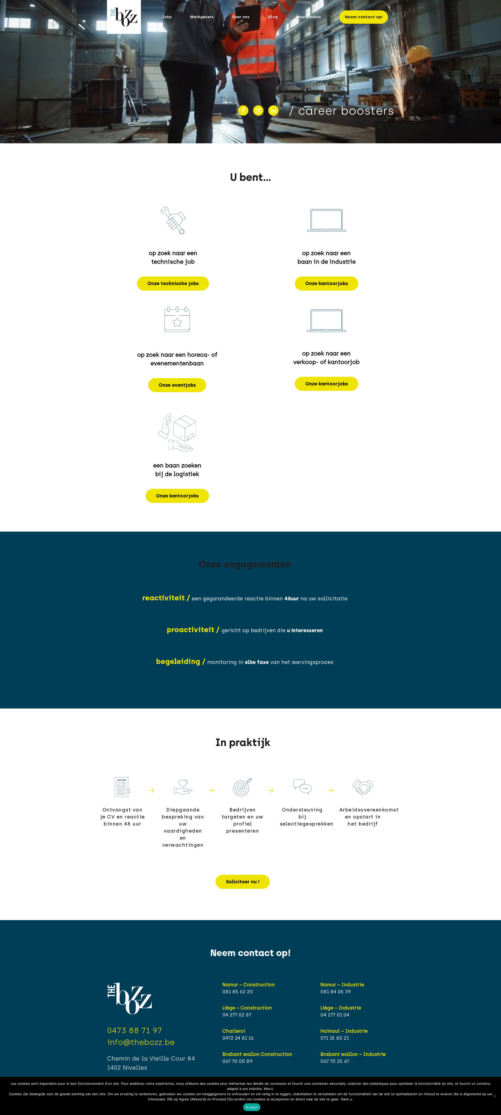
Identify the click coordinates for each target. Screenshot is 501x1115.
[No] (494, 1096)
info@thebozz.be (141, 1042)
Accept (252, 1107)
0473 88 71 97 (134, 1030)
